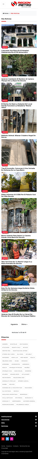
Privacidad (4, 448)
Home (6, 13)
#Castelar (13, 344)
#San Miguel (18, 371)
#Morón (5, 344)
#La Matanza (6, 391)
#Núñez (27, 367)
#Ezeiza (16, 391)
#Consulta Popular (9, 381)
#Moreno (28, 371)
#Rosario (24, 361)
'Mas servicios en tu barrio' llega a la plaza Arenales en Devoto (16, 262)
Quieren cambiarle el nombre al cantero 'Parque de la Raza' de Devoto (17, 80)
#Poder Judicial (23, 381)
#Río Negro (24, 357)
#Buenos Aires (7, 361)
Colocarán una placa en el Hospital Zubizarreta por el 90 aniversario (15, 51)
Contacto (16, 446)
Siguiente (14, 324)
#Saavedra (28, 387)
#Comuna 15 (29, 397)
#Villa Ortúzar (7, 397)
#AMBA (4, 384)
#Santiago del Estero (20, 350)
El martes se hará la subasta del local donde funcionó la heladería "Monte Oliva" (16, 105)
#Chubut (29, 354)
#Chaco (25, 347)
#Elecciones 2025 (18, 377)
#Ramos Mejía (14, 374)
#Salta (32, 357)
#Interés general (29, 401)
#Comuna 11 (6, 401)
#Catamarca (24, 344)
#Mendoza (26, 364)
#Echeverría (6, 377)
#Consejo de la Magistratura (12, 387)
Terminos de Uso (25, 446)
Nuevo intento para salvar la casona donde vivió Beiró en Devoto (16, 236)
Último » (24, 324)
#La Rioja (20, 354)
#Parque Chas (7, 371)
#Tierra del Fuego (8, 354)
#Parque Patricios (16, 367)
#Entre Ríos (6, 350)
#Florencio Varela (23, 404)
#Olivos (11, 384)
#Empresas (23, 394)
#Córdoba (5, 364)
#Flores (5, 374)
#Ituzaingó (25, 374)
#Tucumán (5, 347)
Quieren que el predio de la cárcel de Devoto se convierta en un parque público (18, 315)
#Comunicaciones (8, 404)
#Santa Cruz (16, 347)
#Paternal (19, 397)
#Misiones (5, 357)
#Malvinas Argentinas (9, 394)
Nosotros (9, 446)
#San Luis (15, 357)
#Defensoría (16, 401)
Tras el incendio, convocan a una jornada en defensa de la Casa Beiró (18, 169)
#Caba (17, 361)
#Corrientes (16, 364)
